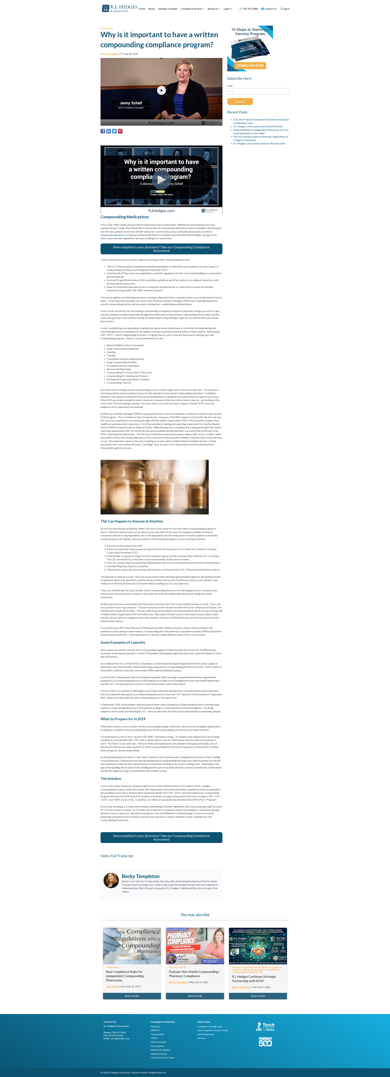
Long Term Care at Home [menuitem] (162, 1057)
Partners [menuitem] (201, 1038)
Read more (132, 996)
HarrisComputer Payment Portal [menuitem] (212, 1030)
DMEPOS (275, 969)
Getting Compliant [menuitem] (167, 8)
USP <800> (258, 972)
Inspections (237, 969)
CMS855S (249, 972)
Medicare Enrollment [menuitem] (160, 1049)
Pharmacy (173, 967)
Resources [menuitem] (212, 8)
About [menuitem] (151, 8)
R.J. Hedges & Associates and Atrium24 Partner (258, 126)
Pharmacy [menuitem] (155, 1026)
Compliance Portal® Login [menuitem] (209, 1026)
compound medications (113, 234)
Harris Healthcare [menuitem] (205, 1034)
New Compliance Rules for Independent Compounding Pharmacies (125, 976)
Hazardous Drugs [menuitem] (159, 1053)
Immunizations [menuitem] (158, 1046)
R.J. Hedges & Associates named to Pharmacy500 (259, 143)
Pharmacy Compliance (271, 967)
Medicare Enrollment (252, 969)
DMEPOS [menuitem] (155, 1030)
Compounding (107, 28)
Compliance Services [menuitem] (191, 8)
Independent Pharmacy (251, 967)
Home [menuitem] (142, 8)
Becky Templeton (110, 53)
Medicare (236, 967)
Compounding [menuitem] (157, 1034)
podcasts (182, 967)
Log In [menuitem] (227, 8)
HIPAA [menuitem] (154, 1038)
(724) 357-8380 (118, 1032)
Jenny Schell (112, 986)
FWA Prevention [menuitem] (158, 1042)
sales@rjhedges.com (120, 1038)
